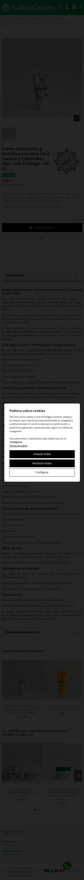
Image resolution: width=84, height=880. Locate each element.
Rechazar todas (42, 463)
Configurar (42, 472)
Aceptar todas (42, 454)
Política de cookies (18, 445)
